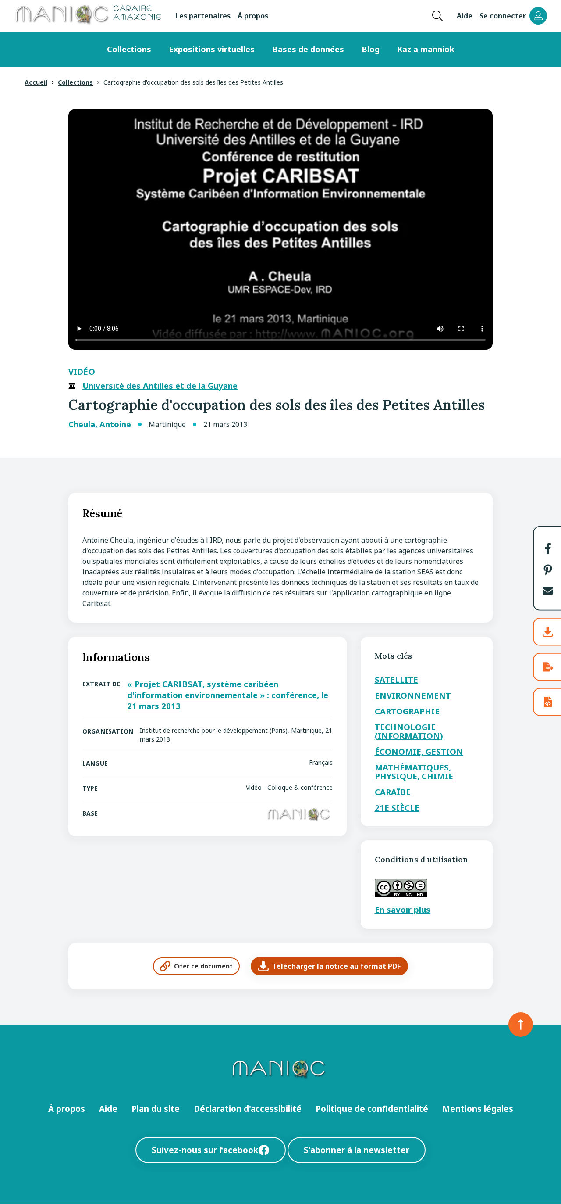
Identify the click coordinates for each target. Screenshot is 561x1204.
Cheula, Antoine (99, 424)
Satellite (396, 679)
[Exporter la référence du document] (548, 667)
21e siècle (397, 807)
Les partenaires (203, 16)
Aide (464, 16)
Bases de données (308, 49)
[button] (548, 548)
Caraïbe (393, 791)
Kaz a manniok (425, 49)
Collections (129, 49)
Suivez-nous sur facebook (205, 1149)
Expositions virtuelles (212, 49)
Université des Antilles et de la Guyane (160, 385)
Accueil (36, 82)
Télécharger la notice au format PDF (336, 966)
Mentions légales (477, 1108)
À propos (253, 16)
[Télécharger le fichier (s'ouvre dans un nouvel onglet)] (548, 632)
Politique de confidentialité (372, 1108)
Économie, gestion (419, 751)
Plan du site (155, 1108)
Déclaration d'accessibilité (248, 1108)
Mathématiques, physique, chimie (414, 771)
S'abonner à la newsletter (356, 1149)
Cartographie (407, 711)
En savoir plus (402, 909)
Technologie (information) (409, 731)
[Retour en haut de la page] (520, 1024)
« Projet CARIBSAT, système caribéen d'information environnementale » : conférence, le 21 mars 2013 (227, 694)
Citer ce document (203, 966)
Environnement (413, 695)
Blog (371, 49)
